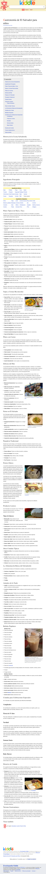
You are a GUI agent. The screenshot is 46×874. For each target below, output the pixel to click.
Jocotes (16, 196)
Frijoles (10, 190)
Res (28, 200)
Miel (20, 196)
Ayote (25, 190)
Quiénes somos (18, 871)
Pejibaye (21, 192)
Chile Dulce (6, 194)
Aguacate (17, 192)
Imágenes (27, 9)
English (31, 9)
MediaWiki (18, 869)
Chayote (11, 192)
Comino (34, 203)
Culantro (5, 205)
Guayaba (11, 196)
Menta (17, 205)
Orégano (34, 207)
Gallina (34, 205)
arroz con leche (28, 479)
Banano (5, 203)
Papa (16, 190)
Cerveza (17, 207)
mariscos (32, 397)
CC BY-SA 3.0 (22, 867)
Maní (21, 194)
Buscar (44, 7)
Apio (12, 205)
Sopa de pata (28, 308)
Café (17, 200)
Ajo (27, 203)
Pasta (12, 207)
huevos (38, 205)
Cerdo (34, 200)
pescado (41, 397)
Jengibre (29, 205)
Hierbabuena (22, 205)
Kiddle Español (6, 871)
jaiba (25, 398)
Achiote (16, 194)
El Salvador (40, 479)
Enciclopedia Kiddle (24, 851)
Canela (5, 207)
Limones (17, 203)
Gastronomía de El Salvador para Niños (11, 856)
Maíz (4, 190)
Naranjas (13, 203)
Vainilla (25, 194)
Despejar (41, 7)
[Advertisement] (23, 14)
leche (31, 200)
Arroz (4, 200)
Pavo (21, 207)
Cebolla (21, 203)
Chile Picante (12, 194)
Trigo (12, 200)
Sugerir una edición (32, 859)
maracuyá (11, 665)
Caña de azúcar (23, 200)
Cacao (4, 196)
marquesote (27, 495)
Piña (28, 207)
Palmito (25, 192)
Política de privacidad (26, 871)
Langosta (37, 397)
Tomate (5, 192)
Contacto (33, 871)
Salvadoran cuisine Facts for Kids (19, 826)
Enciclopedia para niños (7, 25)
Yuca (21, 190)
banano (9, 692)
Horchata (27, 657)
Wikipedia (37, 868)
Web (23, 9)
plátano (9, 203)
